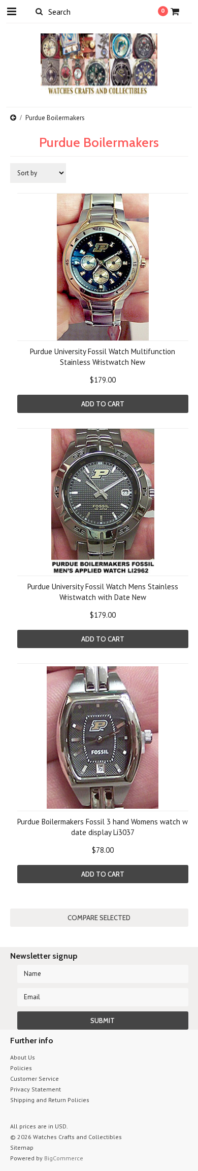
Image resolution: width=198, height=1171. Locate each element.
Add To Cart (102, 404)
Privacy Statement (35, 1089)
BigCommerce (63, 1158)
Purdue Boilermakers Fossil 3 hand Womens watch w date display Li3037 (102, 827)
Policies (21, 1068)
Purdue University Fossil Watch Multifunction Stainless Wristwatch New (102, 357)
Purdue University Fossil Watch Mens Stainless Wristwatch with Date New (102, 592)
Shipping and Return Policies (49, 1100)
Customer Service (34, 1078)
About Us (22, 1057)
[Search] (39, 11)
